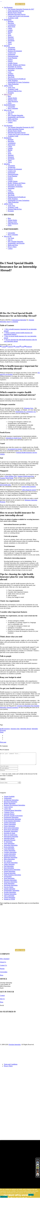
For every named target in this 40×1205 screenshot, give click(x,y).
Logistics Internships (10, 852)
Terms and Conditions (10, 1064)
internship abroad (25, 728)
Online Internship (9, 864)
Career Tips (7, 808)
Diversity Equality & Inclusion (13, 815)
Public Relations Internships (12, 875)
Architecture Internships (11, 800)
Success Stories (8, 887)
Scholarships (8, 876)
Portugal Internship (10, 873)
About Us (3, 962)
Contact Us (3, 965)
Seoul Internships (9, 878)
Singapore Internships (10, 882)
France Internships (9, 826)
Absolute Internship (15, 1044)
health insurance (5, 728)
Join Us (2, 999)
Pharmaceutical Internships (12, 869)
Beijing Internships (9, 803)
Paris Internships (9, 868)
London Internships (10, 854)
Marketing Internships (10, 857)
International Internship (19, 320)
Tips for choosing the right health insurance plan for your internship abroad (20, 340)
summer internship (9, 889)
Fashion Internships (10, 822)
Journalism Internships (11, 845)
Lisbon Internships (9, 850)
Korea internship (9, 847)
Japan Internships (9, 843)
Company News (9, 812)
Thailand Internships (10, 894)
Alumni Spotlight (9, 796)
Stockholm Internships (11, 885)
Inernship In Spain (9, 833)
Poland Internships (9, 871)
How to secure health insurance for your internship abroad (20, 337)
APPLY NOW (20, 4)
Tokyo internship (9, 895)
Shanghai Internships (10, 880)
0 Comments (14, 321)
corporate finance (9, 814)
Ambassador (8, 798)
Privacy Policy (8, 1066)
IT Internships (8, 842)
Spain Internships (9, 883)
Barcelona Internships (10, 801)
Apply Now (17, 1200)
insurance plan (15, 728)
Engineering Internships (11, 817)
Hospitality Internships (11, 831)
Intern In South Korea (10, 835)
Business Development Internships (14, 805)
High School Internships (11, 828)
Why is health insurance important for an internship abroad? (20, 330)
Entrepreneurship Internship (12, 819)
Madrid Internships (9, 855)
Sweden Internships (10, 892)
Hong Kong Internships (11, 829)
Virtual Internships (9, 897)
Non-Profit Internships (11, 862)
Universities (3, 972)
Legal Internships (9, 848)
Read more (4, 1196)
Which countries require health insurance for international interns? (18, 333)
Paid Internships (9, 866)
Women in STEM (9, 899)
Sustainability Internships (11, 890)
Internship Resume (9, 840)
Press (1, 975)
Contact (2, 995)
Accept (31, 1194)
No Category (8, 861)
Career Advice (8, 807)
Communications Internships (12, 810)
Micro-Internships (9, 859)
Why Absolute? (5, 959)
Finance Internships (10, 824)
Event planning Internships (12, 821)
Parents (2, 968)
